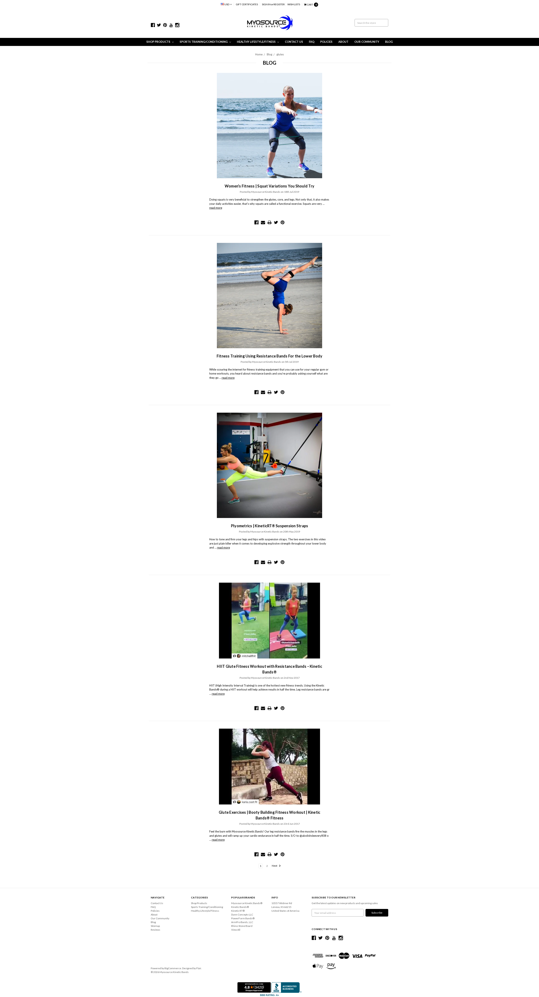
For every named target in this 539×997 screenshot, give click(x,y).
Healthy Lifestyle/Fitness (256, 41)
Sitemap (155, 925)
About (343, 41)
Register (279, 4)
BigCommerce (172, 968)
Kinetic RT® (238, 910)
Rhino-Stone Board (241, 925)
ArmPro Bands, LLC (242, 922)
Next (275, 865)
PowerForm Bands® (243, 918)
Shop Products (158, 41)
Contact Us (294, 41)
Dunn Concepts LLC (242, 914)
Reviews (155, 929)
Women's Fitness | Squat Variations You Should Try (269, 186)
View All (235, 929)
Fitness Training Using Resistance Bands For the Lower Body (270, 356)
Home (259, 54)
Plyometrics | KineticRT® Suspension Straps (269, 525)
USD (227, 4)
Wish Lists (293, 4)
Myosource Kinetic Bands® (246, 903)
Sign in (266, 4)
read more (215, 207)
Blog (389, 41)
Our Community (366, 41)
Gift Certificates (247, 4)
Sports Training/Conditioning (204, 41)
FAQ (311, 41)
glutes (280, 54)
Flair (198, 968)
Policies (326, 41)
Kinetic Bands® (240, 907)
